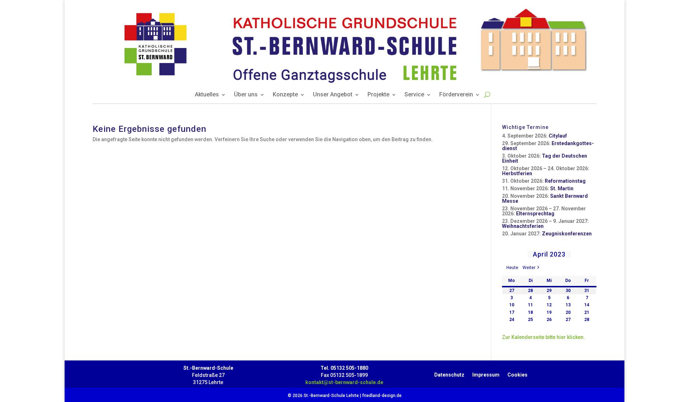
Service (414, 95)
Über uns (246, 95)
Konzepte (285, 95)
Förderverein (456, 95)
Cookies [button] (517, 373)
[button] (531, 267)
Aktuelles (207, 95)
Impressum (486, 373)
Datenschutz (449, 373)
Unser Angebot (332, 95)
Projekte (378, 95)
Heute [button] (512, 267)
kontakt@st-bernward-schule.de (344, 382)
